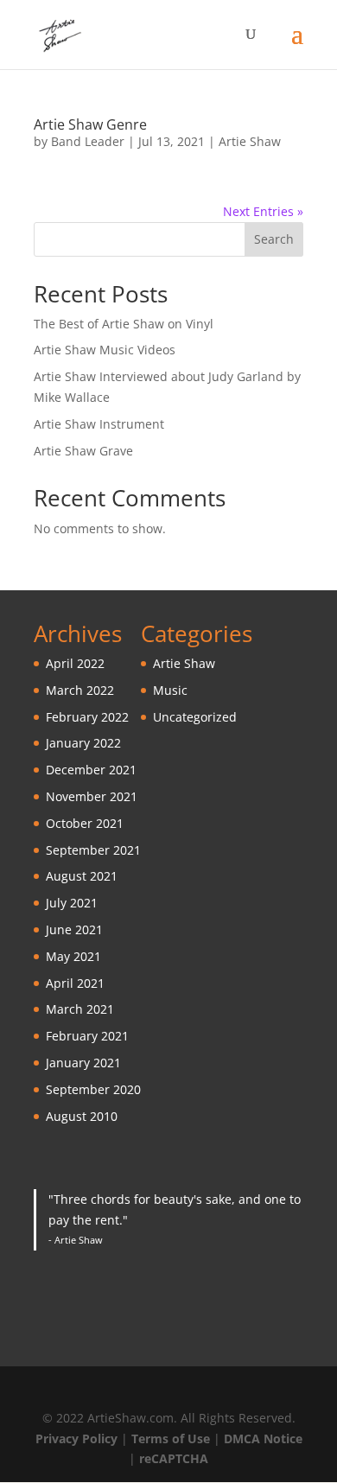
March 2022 (80, 690)
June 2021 (74, 929)
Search (274, 239)
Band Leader (87, 141)
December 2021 (91, 769)
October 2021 (85, 823)
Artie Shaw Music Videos (104, 349)
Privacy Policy (76, 1438)
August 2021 (82, 876)
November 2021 (91, 796)
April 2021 (75, 983)
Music (170, 690)
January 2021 (83, 1062)
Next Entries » (263, 211)
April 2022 (75, 663)
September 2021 (93, 850)
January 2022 (83, 743)
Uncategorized (195, 717)
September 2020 (93, 1089)
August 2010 (82, 1116)
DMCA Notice (263, 1438)
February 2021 (87, 1036)
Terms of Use (170, 1438)
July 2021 (72, 902)
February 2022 (87, 717)
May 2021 (73, 956)
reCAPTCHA (173, 1458)
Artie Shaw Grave (83, 450)
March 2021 (80, 1009)
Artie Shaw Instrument (99, 424)
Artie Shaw (250, 141)
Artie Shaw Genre (90, 124)
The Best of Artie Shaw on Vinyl (123, 323)
